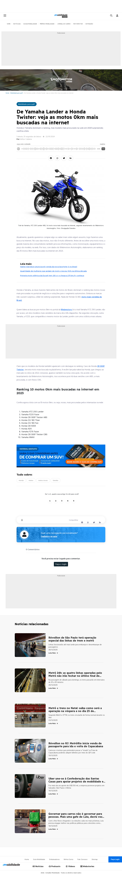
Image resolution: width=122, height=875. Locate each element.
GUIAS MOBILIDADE (30, 24)
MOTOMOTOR (78, 24)
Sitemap (95, 859)
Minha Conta (68, 859)
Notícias (39, 866)
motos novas (43, 480)
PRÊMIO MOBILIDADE (47, 24)
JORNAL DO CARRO (64, 24)
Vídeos (71, 866)
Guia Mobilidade (39, 859)
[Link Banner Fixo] (61, 456)
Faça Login (115, 859)
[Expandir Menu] (5, 15)
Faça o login (60, 564)
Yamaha (55, 480)
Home (7, 93)
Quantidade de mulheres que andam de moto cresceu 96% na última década (53, 271)
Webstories (88, 866)
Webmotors (66, 309)
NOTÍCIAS (16, 24)
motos (31, 480)
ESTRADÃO (89, 24)
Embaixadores (54, 859)
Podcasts (55, 866)
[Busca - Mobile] (111, 15)
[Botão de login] (117, 15)
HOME (8, 24)
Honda (21, 480)
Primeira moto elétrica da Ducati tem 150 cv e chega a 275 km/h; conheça (52, 275)
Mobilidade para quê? (16, 93)
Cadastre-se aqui (49, 536)
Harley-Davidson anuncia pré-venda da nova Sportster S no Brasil (48, 267)
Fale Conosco (82, 859)
